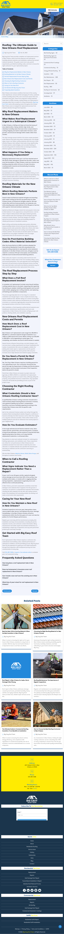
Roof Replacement (49, 83)
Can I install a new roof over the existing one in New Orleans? (19, 577)
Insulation (46, 74)
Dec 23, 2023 (23, 52)
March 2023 (47, 167)
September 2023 (48, 155)
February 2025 (48, 136)
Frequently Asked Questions (12, 90)
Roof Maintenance (49, 77)
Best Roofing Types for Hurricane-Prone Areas (50, 56)
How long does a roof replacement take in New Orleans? (18, 564)
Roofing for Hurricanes (50, 90)
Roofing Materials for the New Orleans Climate (17, 74)
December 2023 (48, 145)
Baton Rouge (32, 453)
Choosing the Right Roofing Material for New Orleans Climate (51, 239)
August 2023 (47, 158)
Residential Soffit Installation (32, 922)
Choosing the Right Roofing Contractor (15, 81)
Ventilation (47, 96)
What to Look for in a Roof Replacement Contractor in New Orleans (51, 180)
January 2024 (48, 142)
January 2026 (48, 123)
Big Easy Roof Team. (28, 932)
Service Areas (32, 849)
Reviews (52, 265)
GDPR (47, 929)
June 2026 (47, 107)
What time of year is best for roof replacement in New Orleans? (20, 583)
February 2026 (48, 120)
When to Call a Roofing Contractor (14, 83)
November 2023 (48, 148)
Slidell (26, 453)
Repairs (32, 875)
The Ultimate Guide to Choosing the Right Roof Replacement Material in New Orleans (52, 194)
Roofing (46, 86)
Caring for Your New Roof (11, 85)
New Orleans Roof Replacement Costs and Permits (18, 78)
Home (32, 841)
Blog (32, 861)
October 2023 (48, 152)
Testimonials (32, 855)
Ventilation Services (32, 886)
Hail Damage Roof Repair (32, 878)
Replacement (32, 872)
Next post (34, 591)
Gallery (32, 852)
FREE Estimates (52, 10)
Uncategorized (48, 93)
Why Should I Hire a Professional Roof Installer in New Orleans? (52, 227)
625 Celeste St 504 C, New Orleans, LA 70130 (32, 766)
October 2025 (48, 132)
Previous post (7, 591)
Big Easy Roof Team (10, 52)
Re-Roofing (32, 905)
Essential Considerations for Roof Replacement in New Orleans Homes (52, 186)
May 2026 (46, 110)
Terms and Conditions (37, 929)
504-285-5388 (58, 5)
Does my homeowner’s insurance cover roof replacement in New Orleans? (17, 570)
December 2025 (48, 126)
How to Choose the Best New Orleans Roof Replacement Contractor (52, 233)
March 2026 (47, 117)
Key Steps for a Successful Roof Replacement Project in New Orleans (52, 220)
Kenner (22, 453)
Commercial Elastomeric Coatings (32, 911)
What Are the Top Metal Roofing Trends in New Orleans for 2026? (50, 207)
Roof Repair (47, 80)
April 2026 (46, 113)
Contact (32, 864)
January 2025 (48, 139)
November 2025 (48, 129)
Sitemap (17, 929)
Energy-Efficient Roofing (51, 71)
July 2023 (46, 161)
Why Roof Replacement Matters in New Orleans (17, 72)
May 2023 (46, 164)
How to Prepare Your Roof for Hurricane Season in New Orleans (52, 201)
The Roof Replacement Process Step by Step (16, 76)
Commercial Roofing (49, 67)
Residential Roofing (32, 846)
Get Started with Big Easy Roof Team (14, 87)
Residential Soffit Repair (32, 919)
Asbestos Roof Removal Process (32, 884)
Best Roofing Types (49, 53)
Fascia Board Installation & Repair (32, 881)
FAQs (32, 858)
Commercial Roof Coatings (51, 62)
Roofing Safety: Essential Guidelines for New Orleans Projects (51, 214)
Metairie (17, 453)
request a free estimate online (23, 552)
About (32, 843)
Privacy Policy (26, 929)
